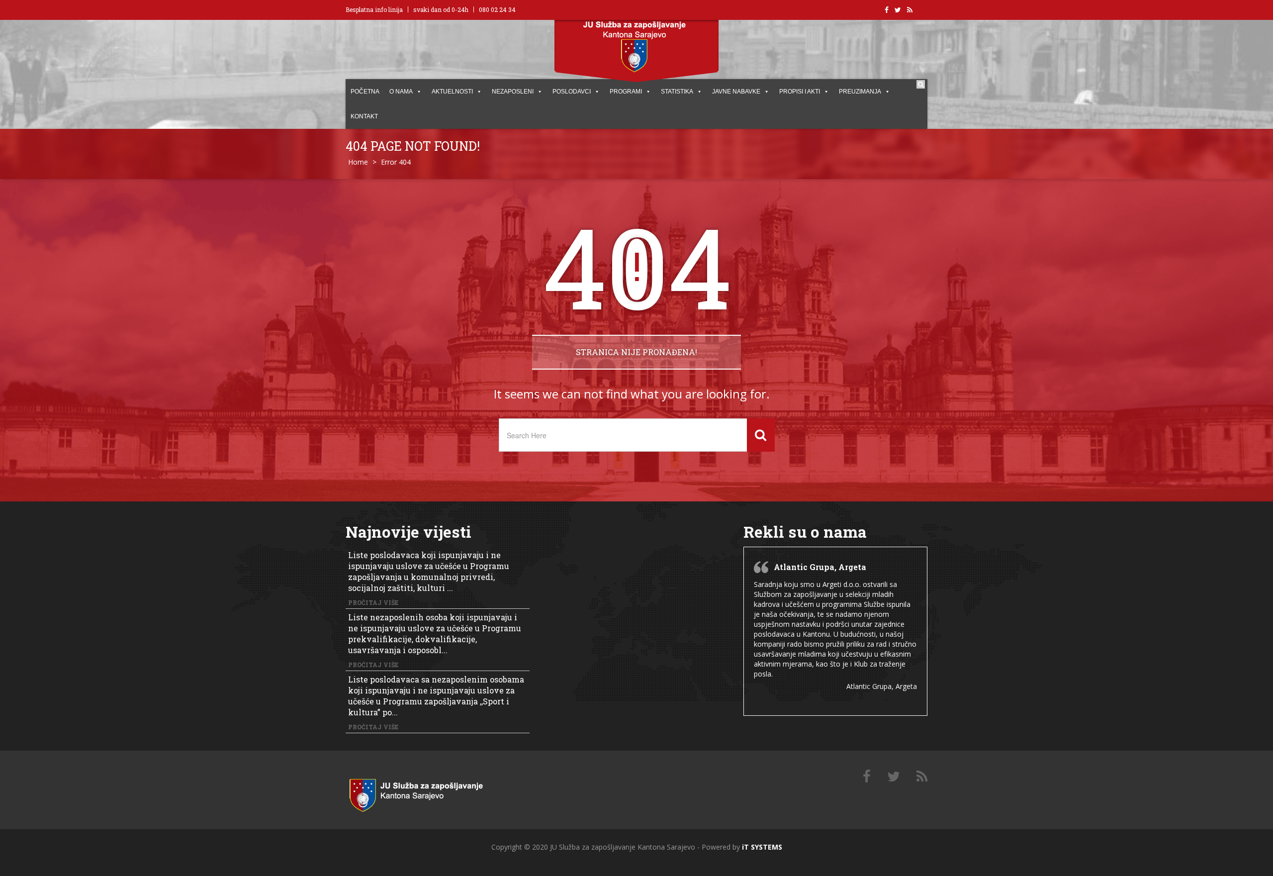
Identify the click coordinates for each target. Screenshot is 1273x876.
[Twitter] (893, 777)
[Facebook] (867, 777)
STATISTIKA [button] (677, 91)
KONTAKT (364, 116)
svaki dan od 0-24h (440, 9)
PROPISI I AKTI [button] (799, 91)
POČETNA (365, 91)
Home (358, 162)
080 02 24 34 (497, 9)
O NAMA (401, 91)
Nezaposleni (513, 91)
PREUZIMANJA (860, 91)
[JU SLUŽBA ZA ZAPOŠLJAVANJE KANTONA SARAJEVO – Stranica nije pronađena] (428, 793)
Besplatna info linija (374, 9)
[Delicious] (921, 777)
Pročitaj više (373, 602)
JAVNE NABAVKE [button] (736, 91)
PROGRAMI (626, 91)
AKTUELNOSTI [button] (452, 91)
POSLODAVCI (571, 91)
